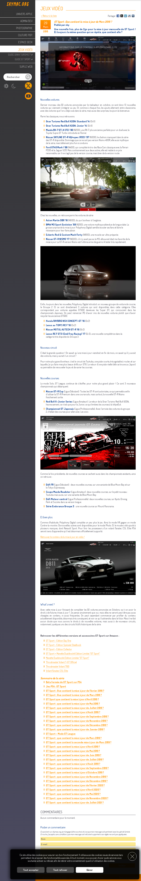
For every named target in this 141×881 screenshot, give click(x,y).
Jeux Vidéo (25, 50)
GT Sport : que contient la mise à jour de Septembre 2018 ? (77, 716)
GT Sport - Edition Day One (58, 640)
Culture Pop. (25, 35)
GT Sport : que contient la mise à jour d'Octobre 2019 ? (75, 772)
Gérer (89, 869)
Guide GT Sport (23, 59)
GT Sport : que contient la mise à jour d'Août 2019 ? (73, 763)
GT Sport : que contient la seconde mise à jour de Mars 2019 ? (78, 742)
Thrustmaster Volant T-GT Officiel (61, 662)
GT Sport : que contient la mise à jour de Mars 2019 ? (74, 738)
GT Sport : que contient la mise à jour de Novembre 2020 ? (77, 798)
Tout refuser (60, 869)
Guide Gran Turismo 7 (20, 54)
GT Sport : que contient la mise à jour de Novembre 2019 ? (77, 776)
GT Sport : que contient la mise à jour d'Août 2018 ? (73, 712)
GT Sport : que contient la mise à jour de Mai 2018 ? (73, 703)
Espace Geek (25, 42)
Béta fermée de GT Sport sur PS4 (64, 682)
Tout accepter (31, 869)
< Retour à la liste (49, 15)
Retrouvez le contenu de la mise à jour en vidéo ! (62, 536)
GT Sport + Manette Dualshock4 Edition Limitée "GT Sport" (73, 653)
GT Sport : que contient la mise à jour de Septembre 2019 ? (77, 768)
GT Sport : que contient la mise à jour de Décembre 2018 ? (77, 725)
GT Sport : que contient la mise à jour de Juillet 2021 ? (75, 802)
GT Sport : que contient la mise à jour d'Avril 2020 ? (73, 789)
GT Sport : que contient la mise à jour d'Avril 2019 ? (73, 746)
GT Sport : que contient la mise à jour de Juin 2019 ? (73, 755)
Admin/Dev (26, 21)
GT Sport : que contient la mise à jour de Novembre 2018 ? (77, 720)
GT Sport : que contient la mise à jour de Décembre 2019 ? (77, 781)
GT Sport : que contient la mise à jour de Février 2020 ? (75, 785)
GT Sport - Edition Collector (59, 649)
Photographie (24, 28)
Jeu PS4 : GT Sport (56, 686)
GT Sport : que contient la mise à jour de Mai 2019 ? (73, 750)
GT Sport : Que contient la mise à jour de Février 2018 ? (75, 690)
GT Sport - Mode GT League (60, 733)
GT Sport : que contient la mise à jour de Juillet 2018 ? (75, 707)
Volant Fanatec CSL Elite (57, 670)
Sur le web (26, 66)
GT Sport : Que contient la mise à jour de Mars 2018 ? (74, 695)
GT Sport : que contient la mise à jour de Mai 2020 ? (73, 793)
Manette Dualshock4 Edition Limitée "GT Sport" (67, 657)
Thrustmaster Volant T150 (57, 666)
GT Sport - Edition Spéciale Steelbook (63, 644)
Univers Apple (24, 14)
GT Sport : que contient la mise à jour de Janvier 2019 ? (75, 729)
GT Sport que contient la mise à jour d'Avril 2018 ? (72, 699)
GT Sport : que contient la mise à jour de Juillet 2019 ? (75, 759)
